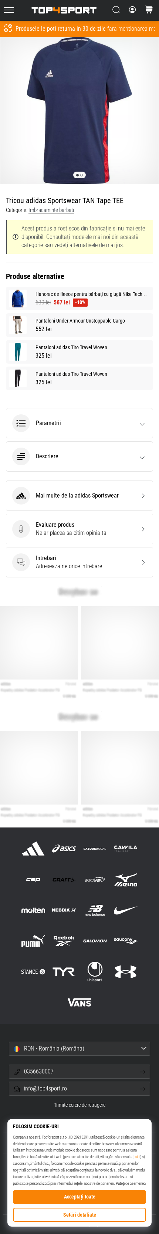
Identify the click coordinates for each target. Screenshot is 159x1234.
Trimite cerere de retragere (79, 1105)
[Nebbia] (64, 910)
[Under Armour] (125, 972)
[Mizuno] (125, 879)
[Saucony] (125, 940)
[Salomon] (95, 940)
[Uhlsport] (95, 972)
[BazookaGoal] (95, 848)
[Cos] (149, 10)
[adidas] (33, 848)
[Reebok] (64, 940)
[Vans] (79, 1002)
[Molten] (33, 910)
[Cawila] (125, 848)
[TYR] (64, 972)
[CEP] (33, 879)
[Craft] (64, 879)
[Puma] (33, 940)
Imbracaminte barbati (51, 210)
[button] (79, 423)
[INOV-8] (95, 879)
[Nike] (125, 910)
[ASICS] (64, 848)
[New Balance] (95, 910)
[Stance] (33, 972)
